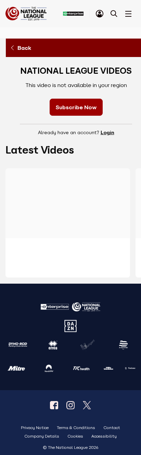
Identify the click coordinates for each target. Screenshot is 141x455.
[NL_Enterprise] (87, 405)
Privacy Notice (35, 428)
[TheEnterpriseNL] (54, 405)
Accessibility (104, 436)
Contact (111, 428)
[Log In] (99, 13)
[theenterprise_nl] (70, 405)
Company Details (41, 436)
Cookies (75, 436)
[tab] (99, 14)
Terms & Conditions (76, 428)
